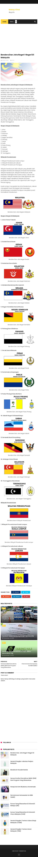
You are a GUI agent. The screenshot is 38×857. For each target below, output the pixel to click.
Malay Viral (14, 9)
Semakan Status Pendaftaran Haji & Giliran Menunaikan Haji (16, 652)
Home (4, 22)
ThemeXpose (22, 851)
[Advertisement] (19, 40)
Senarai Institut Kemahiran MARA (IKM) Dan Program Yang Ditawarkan (23, 779)
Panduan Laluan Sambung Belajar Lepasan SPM (18, 636)
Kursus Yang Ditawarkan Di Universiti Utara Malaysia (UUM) (22, 813)
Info (13, 60)
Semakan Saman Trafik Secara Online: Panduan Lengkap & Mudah (18, 618)
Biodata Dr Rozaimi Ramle (19, 770)
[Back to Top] (19, 854)
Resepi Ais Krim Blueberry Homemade (23, 787)
